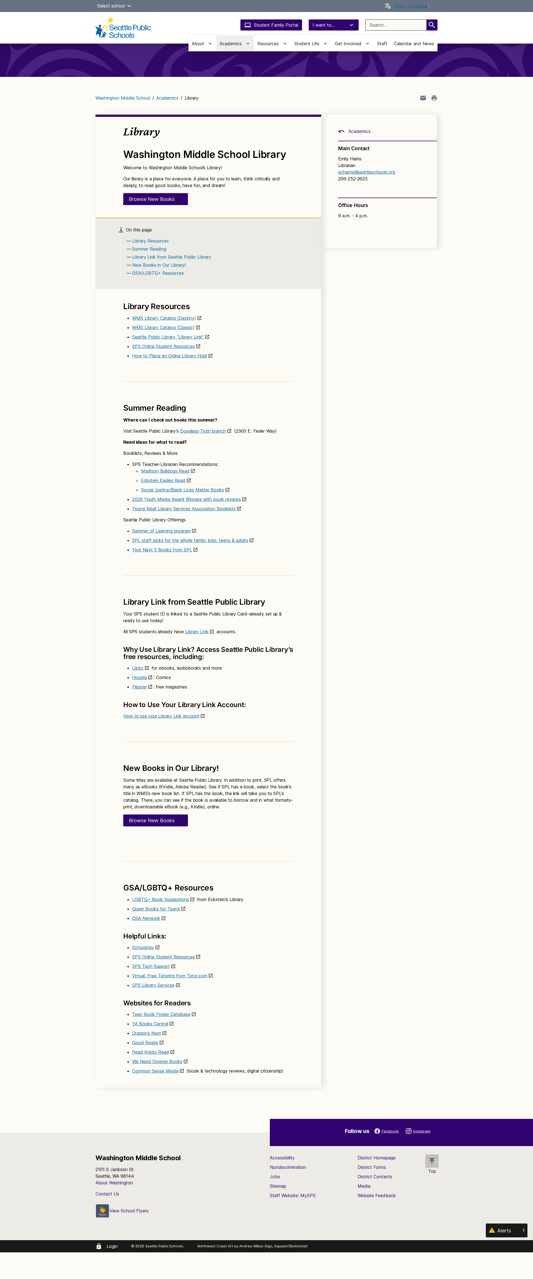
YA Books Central (150, 1023)
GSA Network (146, 918)
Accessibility (282, 1158)
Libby (138, 668)
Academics (167, 98)
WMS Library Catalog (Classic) (163, 327)
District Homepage (377, 1158)
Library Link (196, 631)
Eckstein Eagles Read (163, 480)
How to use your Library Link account (161, 716)
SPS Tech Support (151, 966)
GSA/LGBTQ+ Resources (158, 273)
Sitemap (278, 1186)
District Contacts (375, 1176)
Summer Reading (149, 249)
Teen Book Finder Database (161, 1014)
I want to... (324, 25)
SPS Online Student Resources (163, 346)
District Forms (372, 1167)
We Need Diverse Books (157, 1061)
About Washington (114, 1182)
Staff (382, 43)
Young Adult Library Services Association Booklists (184, 508)
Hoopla (139, 677)
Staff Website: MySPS (293, 1195)
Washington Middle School (122, 98)
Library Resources (150, 241)
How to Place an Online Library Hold (169, 356)
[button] (129, 5)
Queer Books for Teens (156, 909)
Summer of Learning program (161, 531)
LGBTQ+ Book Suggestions (160, 899)
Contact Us (107, 1194)
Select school (111, 6)
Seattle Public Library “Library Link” (168, 337)
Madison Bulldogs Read (165, 471)
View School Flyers (129, 1211)
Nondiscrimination (288, 1167)
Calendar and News (414, 43)
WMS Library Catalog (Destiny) (164, 318)
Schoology (143, 947)
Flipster (139, 687)
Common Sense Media (155, 1071)
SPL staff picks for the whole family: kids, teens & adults (190, 540)
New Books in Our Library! (159, 265)
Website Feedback (377, 1195)
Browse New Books (152, 199)
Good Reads (145, 1042)
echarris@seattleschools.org (366, 172)
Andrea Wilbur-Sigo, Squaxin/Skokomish (273, 1246)
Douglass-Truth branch (203, 431)
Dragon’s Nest (146, 1033)
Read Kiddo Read (150, 1052)
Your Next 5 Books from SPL (162, 550)
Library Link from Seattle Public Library (171, 257)
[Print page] (434, 98)
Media (364, 1186)
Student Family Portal (276, 25)
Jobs (275, 1176)
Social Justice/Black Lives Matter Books (182, 490)
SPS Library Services (153, 985)
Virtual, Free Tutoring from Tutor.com (169, 975)
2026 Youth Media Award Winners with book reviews (186, 499)
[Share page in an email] (423, 98)
